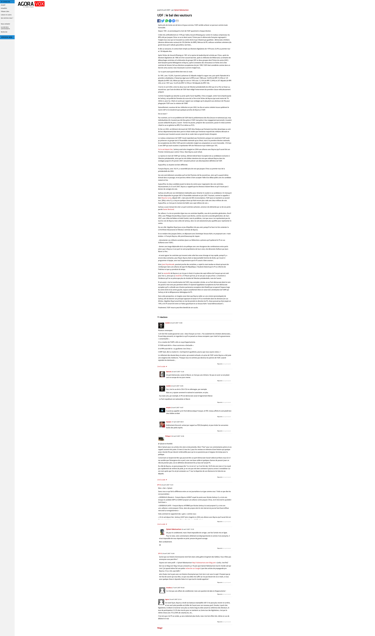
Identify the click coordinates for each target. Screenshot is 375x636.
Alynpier (168, 422)
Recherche (4, 32)
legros (167, 599)
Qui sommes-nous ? (7, 18)
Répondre (219, 364)
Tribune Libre (5, 11)
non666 (167, 323)
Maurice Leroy (166, 198)
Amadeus (169, 587)
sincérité (178, 276)
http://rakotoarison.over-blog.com (204, 563)
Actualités (4, 8)
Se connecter (5, 2)
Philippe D (168, 436)
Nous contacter (5, 24)
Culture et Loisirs (6, 15)
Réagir (160, 628)
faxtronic (169, 371)
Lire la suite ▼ (162, 366)
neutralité (166, 273)
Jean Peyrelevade (168, 264)
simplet (168, 407)
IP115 (159, 485)
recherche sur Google (192, 568)
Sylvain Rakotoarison (181, 10)
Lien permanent (227, 364)
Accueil (3, 5)
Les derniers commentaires (5, 27)
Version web (6, 37)
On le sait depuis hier (165, 149)
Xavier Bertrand (168, 209)
